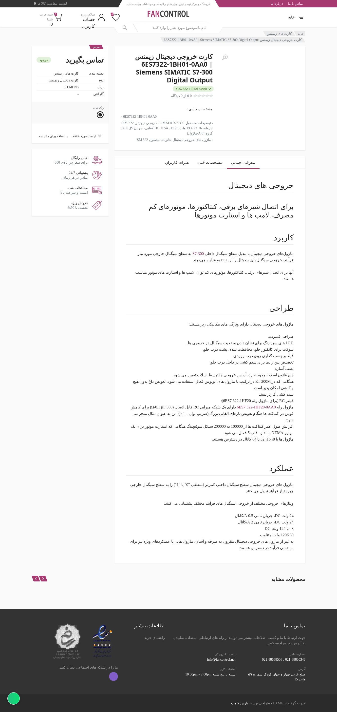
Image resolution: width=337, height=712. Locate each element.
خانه (291, 17)
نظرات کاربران (177, 162)
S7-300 (198, 253)
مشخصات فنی (210, 162)
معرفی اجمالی (243, 162)
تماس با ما (295, 3)
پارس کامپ (239, 703)
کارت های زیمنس (279, 34)
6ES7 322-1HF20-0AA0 (257, 407)
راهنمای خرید (154, 638)
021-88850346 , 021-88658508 (283, 659)
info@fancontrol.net (221, 659)
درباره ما (276, 3)
